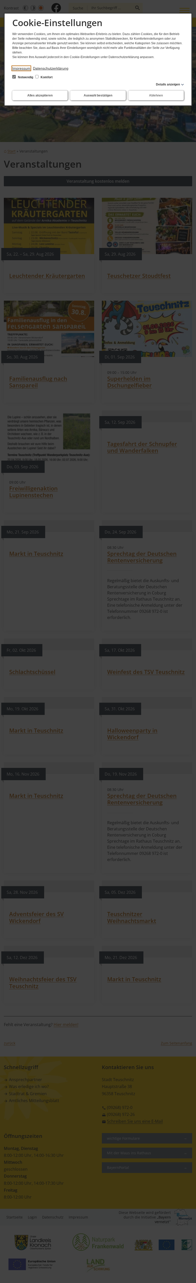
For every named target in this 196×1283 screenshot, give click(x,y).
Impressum (21, 68)
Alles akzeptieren (40, 95)
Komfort (46, 77)
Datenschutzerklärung (50, 68)
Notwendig (25, 77)
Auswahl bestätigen (98, 95)
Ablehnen (156, 95)
